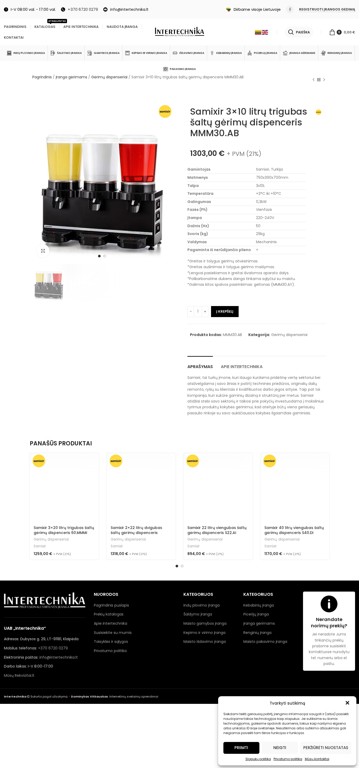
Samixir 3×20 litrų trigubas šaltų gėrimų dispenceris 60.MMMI (64, 530)
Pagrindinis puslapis (111, 605)
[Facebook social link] (290, 9)
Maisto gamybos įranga (205, 623)
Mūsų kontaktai (317, 759)
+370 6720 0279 (53, 648)
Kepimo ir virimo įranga (204, 632)
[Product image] (64, 487)
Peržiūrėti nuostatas (325, 747)
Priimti (241, 747)
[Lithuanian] (258, 32)
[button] (348, 703)
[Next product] (324, 80)
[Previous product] (313, 80)
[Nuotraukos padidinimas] (42, 250)
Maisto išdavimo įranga (204, 641)
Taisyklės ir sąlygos (111, 641)
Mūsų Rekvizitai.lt (19, 675)
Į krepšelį (224, 311)
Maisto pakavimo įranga (265, 641)
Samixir (40, 546)
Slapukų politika (258, 759)
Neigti (279, 747)
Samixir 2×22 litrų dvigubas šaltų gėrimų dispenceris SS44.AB (136, 533)
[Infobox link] (79, 9)
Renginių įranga (257, 632)
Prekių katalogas (109, 614)
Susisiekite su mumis (113, 632)
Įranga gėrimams (71, 77)
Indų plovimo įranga (201, 605)
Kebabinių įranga (258, 605)
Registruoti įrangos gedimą (327, 9)
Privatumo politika (288, 759)
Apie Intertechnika (110, 623)
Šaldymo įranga (197, 614)
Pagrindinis (42, 77)
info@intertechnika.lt (58, 657)
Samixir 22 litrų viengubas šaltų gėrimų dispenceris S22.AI (217, 530)
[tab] (200, 364)
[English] (265, 32)
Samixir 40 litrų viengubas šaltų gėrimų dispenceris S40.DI (294, 530)
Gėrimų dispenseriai (109, 77)
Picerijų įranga (256, 614)
